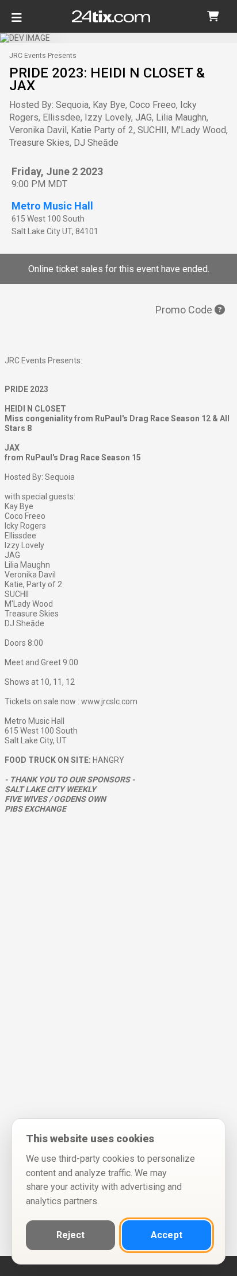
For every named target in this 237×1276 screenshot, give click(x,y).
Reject (70, 1235)
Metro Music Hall (52, 206)
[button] (212, 16)
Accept (166, 1235)
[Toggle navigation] (16, 22)
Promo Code (185, 310)
